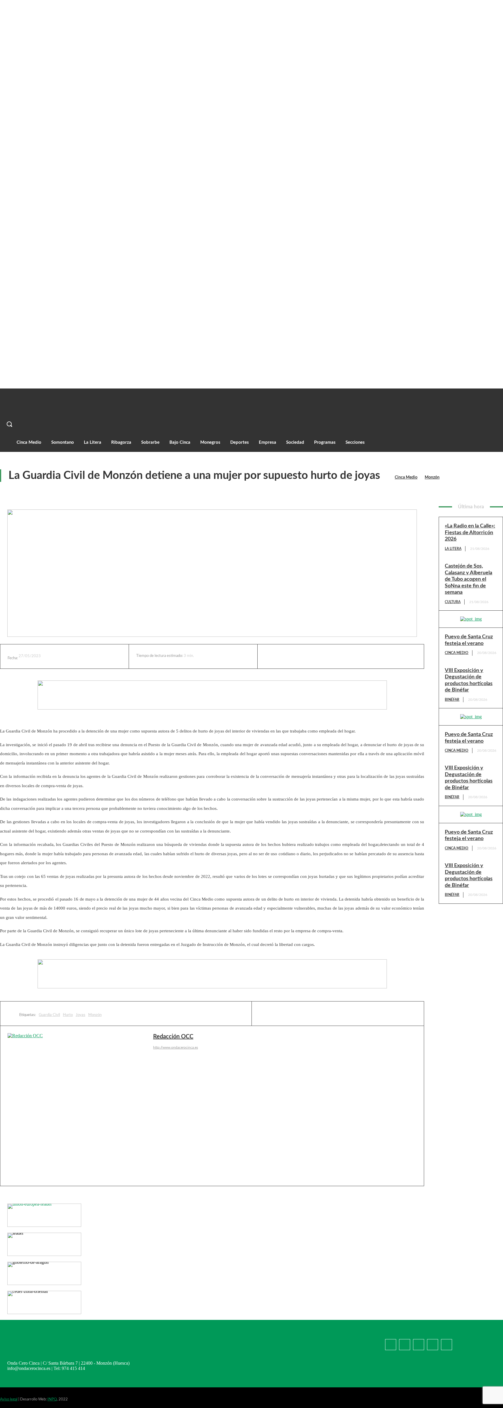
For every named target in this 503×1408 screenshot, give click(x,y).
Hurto (68, 1015)
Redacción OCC (173, 1037)
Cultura (453, 602)
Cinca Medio (406, 477)
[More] (387, 656)
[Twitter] (322, 656)
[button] (184, 424)
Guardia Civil (49, 1015)
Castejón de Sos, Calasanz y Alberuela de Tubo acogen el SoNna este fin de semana (468, 579)
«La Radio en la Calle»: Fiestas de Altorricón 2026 (470, 532)
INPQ (52, 1399)
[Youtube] (432, 1344)
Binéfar (452, 699)
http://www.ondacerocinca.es (175, 1047)
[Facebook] (301, 656)
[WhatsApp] (344, 656)
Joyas (80, 1015)
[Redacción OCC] (80, 1106)
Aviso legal (8, 1399)
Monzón (432, 477)
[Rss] (446, 1344)
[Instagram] (418, 1344)
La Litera (453, 548)
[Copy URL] (365, 656)
